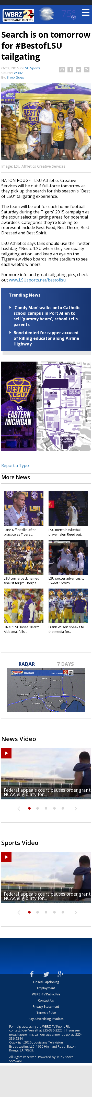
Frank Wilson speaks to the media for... (66, 629)
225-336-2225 (53, 1030)
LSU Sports (32, 68)
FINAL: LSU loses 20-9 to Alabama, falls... (22, 629)
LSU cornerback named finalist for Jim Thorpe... (21, 580)
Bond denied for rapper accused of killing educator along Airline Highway (46, 338)
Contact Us (46, 1000)
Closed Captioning (46, 982)
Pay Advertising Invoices (46, 1019)
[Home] (19, 15)
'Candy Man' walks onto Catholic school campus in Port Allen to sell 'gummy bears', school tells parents (47, 316)
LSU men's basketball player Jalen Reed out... (66, 532)
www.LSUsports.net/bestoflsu (37, 280)
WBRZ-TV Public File (46, 994)
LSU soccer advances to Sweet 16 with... (67, 580)
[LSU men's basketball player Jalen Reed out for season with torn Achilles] (68, 508)
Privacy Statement (46, 1006)
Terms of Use (46, 1013)
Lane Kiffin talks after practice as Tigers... (20, 532)
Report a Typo (15, 465)
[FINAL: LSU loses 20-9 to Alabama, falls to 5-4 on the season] (23, 606)
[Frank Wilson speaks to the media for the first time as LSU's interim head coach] (68, 606)
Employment (46, 988)
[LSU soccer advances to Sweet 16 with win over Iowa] (68, 557)
